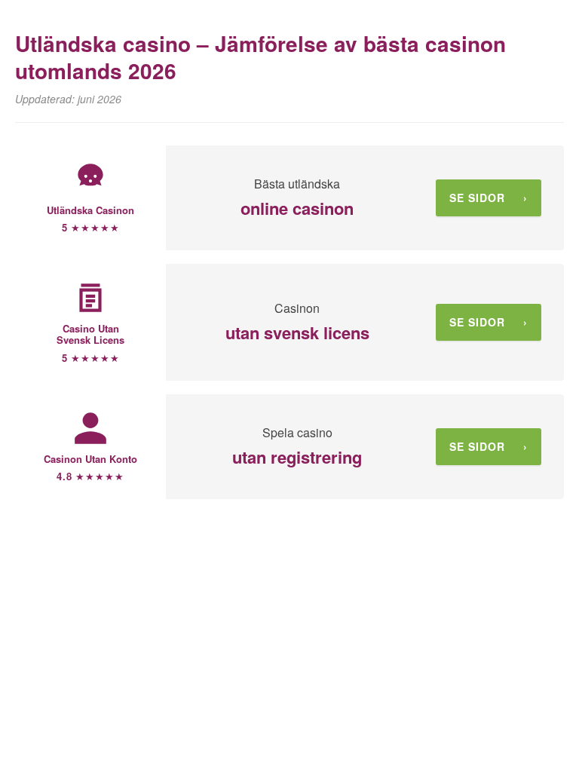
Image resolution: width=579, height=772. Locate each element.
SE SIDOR (488, 197)
